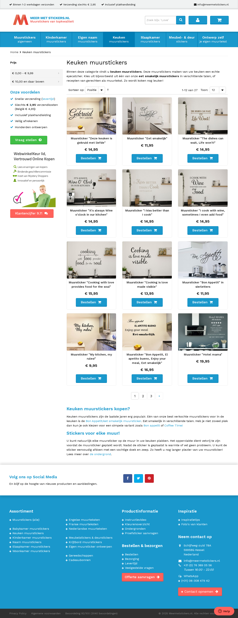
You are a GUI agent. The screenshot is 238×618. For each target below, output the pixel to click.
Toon (203, 90)
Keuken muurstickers (28, 533)
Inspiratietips (190, 519)
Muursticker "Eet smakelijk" (147, 138)
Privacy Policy (17, 613)
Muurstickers (25, 39)
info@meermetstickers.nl (213, 4)
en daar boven (28, 81)
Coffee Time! (173, 425)
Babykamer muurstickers (30, 528)
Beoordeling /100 (91, 613)
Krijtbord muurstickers (85, 542)
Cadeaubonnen (80, 560)
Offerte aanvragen (140, 577)
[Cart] (219, 20)
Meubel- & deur (182, 39)
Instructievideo (135, 519)
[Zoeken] (180, 20)
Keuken (119, 39)
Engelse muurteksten (84, 519)
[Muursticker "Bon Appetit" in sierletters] (203, 260)
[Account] (198, 20)
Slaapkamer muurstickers (31, 546)
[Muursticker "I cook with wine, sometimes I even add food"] (203, 188)
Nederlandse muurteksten (88, 528)
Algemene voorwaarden (46, 613)
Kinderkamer (56, 39)
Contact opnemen (199, 591)
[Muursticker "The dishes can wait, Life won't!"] (203, 116)
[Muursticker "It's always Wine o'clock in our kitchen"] (91, 188)
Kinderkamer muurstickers (32, 537)
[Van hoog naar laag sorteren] (108, 89)
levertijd (48, 99)
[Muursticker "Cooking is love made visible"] (147, 260)
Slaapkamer (150, 39)
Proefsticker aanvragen (141, 533)
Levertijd (131, 563)
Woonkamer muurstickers (31, 551)
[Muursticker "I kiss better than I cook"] (147, 188)
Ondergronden (135, 528)
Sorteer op (75, 90)
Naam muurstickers (26, 542)
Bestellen (131, 554)
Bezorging (132, 558)
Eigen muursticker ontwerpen (90, 546)
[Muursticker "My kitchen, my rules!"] (91, 332)
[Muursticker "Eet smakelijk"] (147, 116)
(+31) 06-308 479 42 (195, 580)
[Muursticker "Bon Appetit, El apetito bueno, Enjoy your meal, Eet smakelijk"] (147, 332)
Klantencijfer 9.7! (29, 213)
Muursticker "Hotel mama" (203, 354)
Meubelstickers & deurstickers (90, 537)
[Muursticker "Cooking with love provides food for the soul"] (91, 260)
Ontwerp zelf (213, 39)
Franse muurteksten (83, 524)
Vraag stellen (26, 140)
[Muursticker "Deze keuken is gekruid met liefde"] (91, 116)
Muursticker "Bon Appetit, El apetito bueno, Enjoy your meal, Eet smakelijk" (147, 359)
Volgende (159, 396)
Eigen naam (87, 39)
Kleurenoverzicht (137, 524)
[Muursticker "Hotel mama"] (203, 332)
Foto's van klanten (194, 524)
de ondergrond (100, 454)
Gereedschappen (81, 555)
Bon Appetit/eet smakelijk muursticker (113, 421)
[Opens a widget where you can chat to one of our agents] (224, 611)
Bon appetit (152, 425)
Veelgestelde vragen (139, 567)
